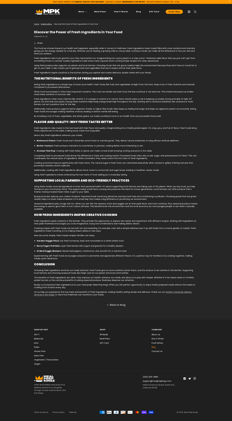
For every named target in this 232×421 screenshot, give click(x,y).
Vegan (37, 364)
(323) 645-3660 (150, 377)
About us (156, 334)
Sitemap (72, 412)
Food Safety (157, 343)
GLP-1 (36, 334)
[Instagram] (194, 378)
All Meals (104, 334)
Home (36, 24)
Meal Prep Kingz (191, 412)
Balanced (38, 338)
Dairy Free (39, 355)
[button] (82, 11)
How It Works (158, 338)
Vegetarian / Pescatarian (46, 359)
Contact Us (157, 351)
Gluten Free (39, 351)
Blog (154, 347)
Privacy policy (58, 412)
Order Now (174, 11)
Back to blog (117, 304)
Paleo (36, 347)
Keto (36, 343)
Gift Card (104, 343)
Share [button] (40, 43)
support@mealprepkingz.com (157, 381)
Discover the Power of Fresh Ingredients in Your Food (76, 24)
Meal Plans (105, 338)
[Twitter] (190, 378)
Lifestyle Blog (46, 24)
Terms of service (41, 412)
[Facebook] (185, 378)
